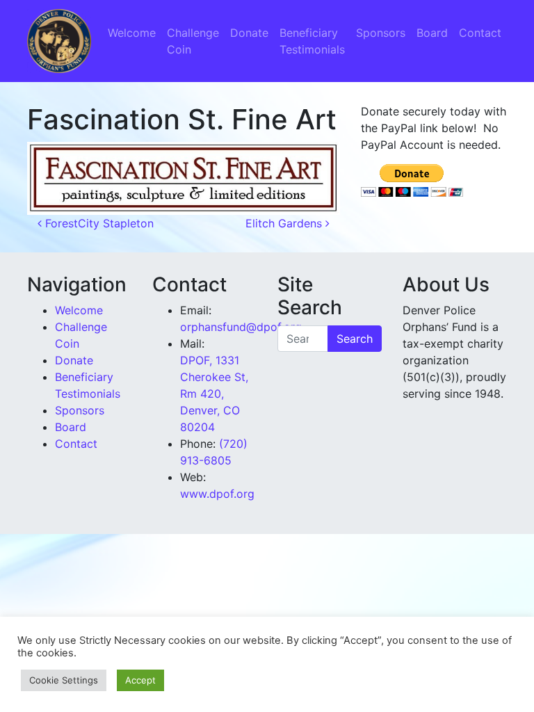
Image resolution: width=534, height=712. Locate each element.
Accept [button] (140, 680)
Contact (480, 33)
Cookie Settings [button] (63, 680)
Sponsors (380, 33)
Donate (249, 33)
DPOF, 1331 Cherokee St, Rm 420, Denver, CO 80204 (214, 393)
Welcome (132, 33)
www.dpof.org (217, 494)
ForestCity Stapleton (98, 223)
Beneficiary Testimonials (312, 41)
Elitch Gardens (285, 223)
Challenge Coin (193, 41)
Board (432, 33)
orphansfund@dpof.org (241, 327)
